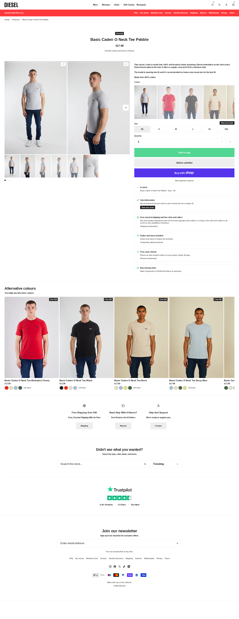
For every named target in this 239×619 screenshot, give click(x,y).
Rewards (141, 4)
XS (142, 129)
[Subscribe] (177, 543)
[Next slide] (126, 107)
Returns (203, 13)
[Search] (219, 4)
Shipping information (149, 226)
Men (95, 4)
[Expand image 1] (63, 64)
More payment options (184, 181)
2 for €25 (119, 33)
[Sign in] (226, 4)
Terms (231, 13)
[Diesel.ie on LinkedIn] (128, 566)
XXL (226, 129)
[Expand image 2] (126, 64)
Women (106, 4)
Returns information (148, 258)
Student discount (181, 13)
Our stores (144, 13)
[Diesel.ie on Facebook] (115, 566)
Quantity (137, 136)
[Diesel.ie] (11, 4)
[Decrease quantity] (222, 142)
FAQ (136, 13)
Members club (156, 13)
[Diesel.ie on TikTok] (124, 566)
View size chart (227, 123)
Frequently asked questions (151, 242)
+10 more (27, 388)
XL (209, 129)
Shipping (194, 13)
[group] (36, 107)
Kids (116, 4)
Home (7, 20)
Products (16, 20)
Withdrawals (214, 13)
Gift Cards (129, 4)
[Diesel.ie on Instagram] (110, 566)
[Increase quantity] (230, 142)
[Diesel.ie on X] (119, 566)
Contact (168, 13)
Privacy (224, 13)
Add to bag (184, 152)
